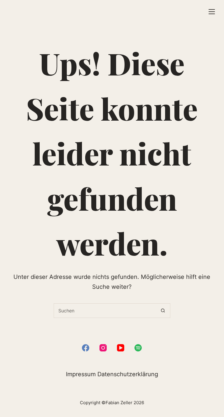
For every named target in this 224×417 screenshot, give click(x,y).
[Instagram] (103, 347)
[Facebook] (85, 347)
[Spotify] (138, 347)
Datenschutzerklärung (127, 374)
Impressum (81, 374)
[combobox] (105, 310)
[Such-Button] (163, 311)
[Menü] (212, 11)
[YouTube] (120, 347)
